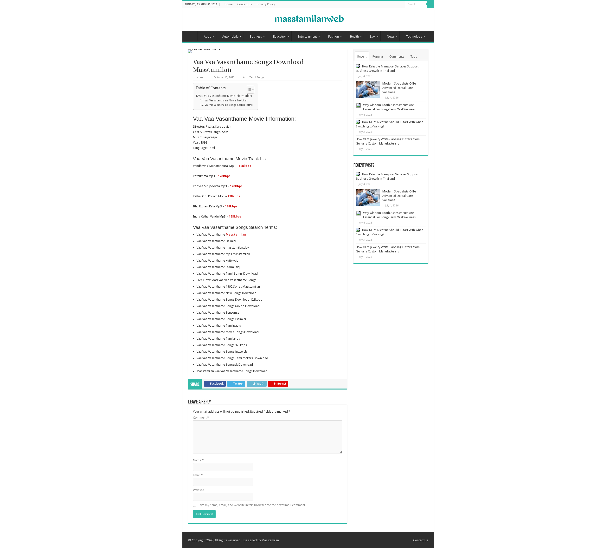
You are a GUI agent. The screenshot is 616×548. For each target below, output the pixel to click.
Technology (414, 36)
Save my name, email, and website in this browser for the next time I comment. (252, 505)
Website (198, 490)
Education (280, 36)
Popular (377, 56)
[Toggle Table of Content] (247, 90)
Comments (396, 56)
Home (228, 4)
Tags (413, 56)
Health (354, 36)
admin (201, 77)
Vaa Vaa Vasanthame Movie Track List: (226, 100)
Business (256, 36)
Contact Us (244, 4)
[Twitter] (392, 4)
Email (198, 475)
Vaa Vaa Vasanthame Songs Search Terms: (229, 104)
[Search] (430, 4)
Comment (201, 417)
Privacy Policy (266, 4)
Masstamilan (270, 540)
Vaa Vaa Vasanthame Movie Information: (225, 96)
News (391, 36)
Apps (207, 36)
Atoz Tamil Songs (253, 77)
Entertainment (307, 36)
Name (198, 460)
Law (373, 36)
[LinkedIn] (401, 4)
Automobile (230, 36)
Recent (361, 56)
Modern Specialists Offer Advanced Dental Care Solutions (399, 88)
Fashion (333, 36)
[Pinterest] (397, 4)
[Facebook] (388, 4)
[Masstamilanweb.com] (308, 19)
